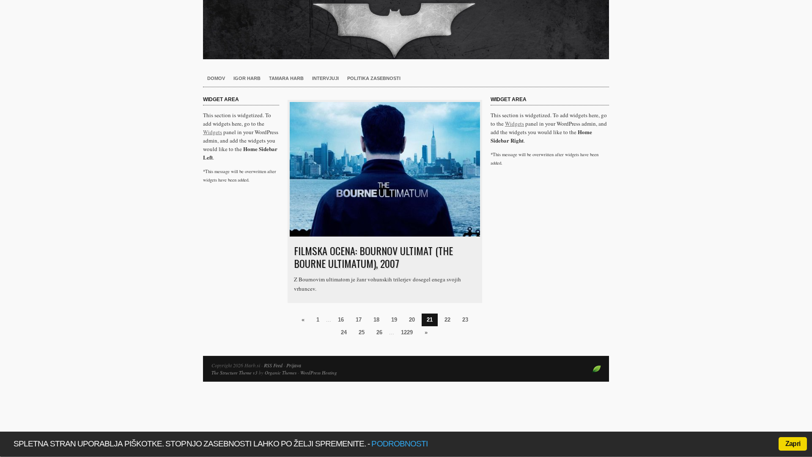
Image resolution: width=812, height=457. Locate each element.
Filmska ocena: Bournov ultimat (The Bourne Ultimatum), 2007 (373, 257)
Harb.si (406, 29)
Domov (216, 78)
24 (344, 332)
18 (376, 320)
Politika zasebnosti (374, 78)
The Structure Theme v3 (234, 372)
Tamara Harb (286, 78)
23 (465, 320)
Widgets (212, 132)
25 (362, 332)
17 (359, 320)
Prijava (293, 365)
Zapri (792, 443)
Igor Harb (247, 78)
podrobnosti (399, 443)
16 (341, 320)
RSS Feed (273, 365)
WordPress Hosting (318, 372)
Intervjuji (325, 78)
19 (394, 320)
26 (379, 332)
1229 (407, 332)
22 (447, 320)
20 (412, 320)
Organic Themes (280, 372)
